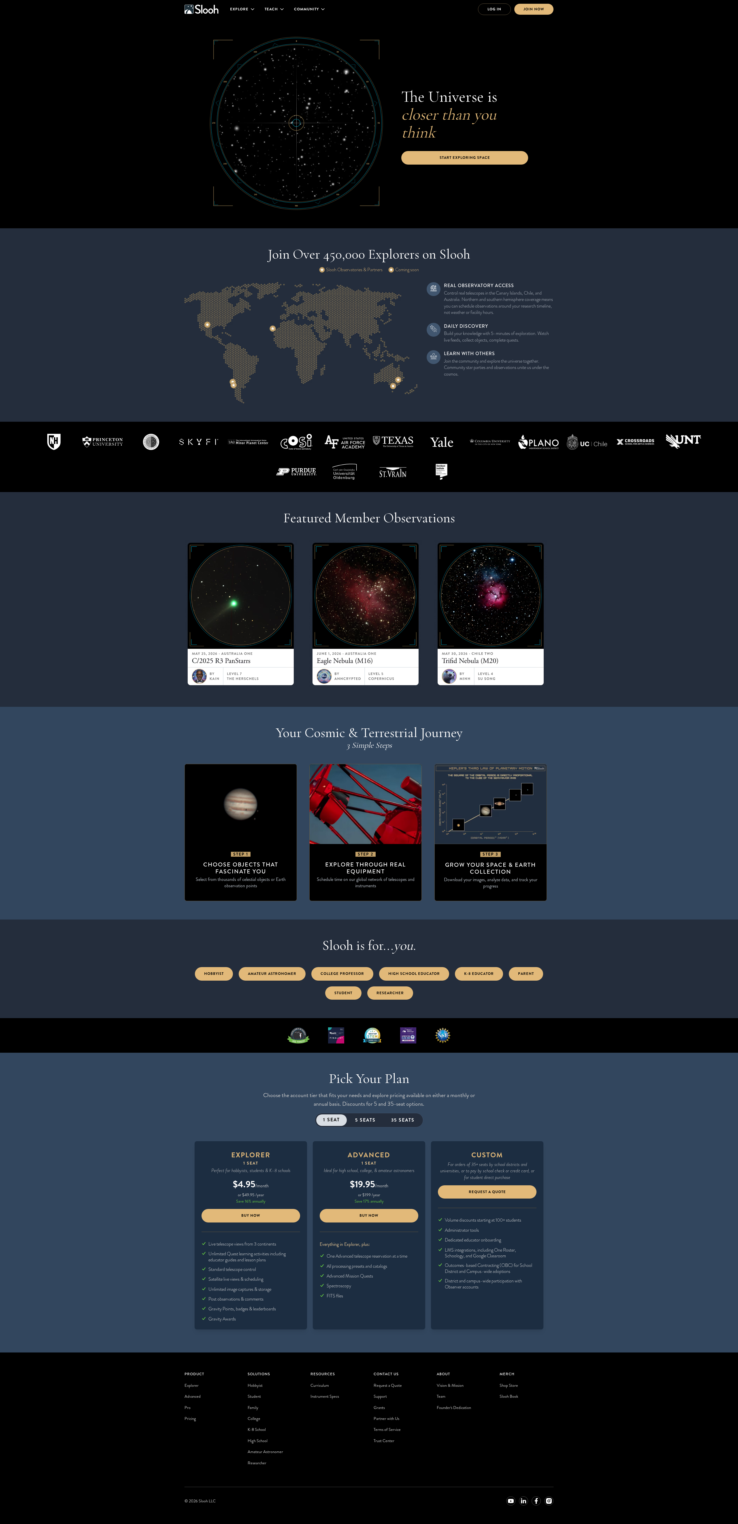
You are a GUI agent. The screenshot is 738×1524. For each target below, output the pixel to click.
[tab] (331, 1120)
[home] (201, 9)
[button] (242, 9)
